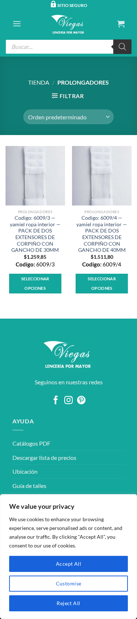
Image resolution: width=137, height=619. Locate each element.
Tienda (38, 82)
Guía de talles (29, 485)
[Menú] (16, 23)
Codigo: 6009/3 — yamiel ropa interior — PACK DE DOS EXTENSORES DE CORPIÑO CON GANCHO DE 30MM (35, 234)
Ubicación (25, 471)
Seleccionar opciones (35, 283)
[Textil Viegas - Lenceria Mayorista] (68, 23)
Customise (68, 583)
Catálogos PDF (31, 443)
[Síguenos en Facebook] (56, 400)
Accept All (68, 564)
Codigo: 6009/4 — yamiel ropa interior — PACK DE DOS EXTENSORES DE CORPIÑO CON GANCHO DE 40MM (101, 234)
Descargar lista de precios (44, 457)
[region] (68, 556)
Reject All (68, 603)
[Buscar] (122, 46)
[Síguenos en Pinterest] (81, 400)
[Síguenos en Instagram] (68, 400)
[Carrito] (121, 24)
